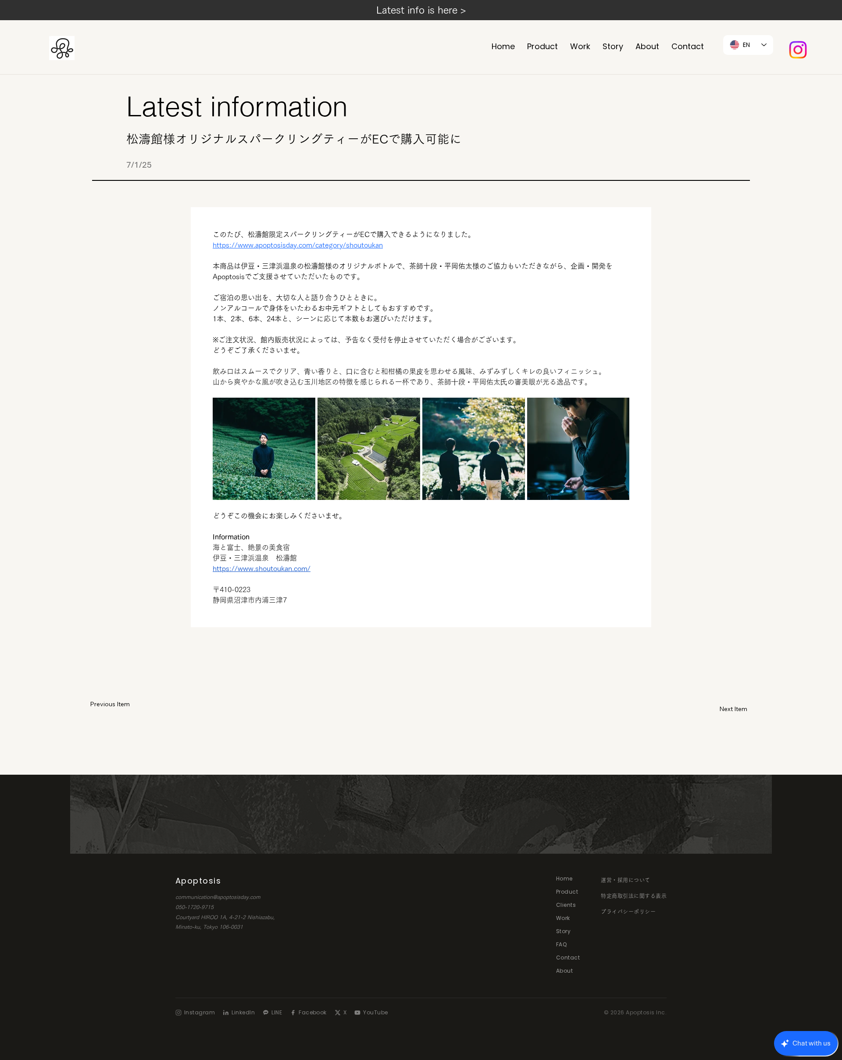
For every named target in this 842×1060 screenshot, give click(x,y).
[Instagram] (798, 49)
